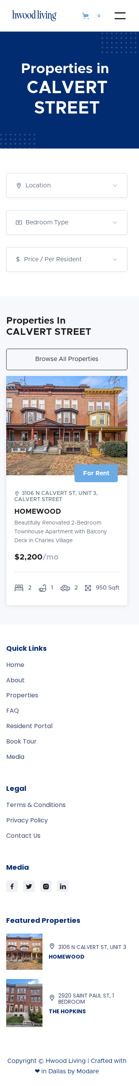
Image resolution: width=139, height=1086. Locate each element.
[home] (42, 15)
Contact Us (23, 835)
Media (15, 757)
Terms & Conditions (36, 805)
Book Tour (21, 741)
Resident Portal (29, 726)
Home (15, 665)
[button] (92, 16)
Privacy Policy (27, 820)
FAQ (12, 710)
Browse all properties (66, 359)
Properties (22, 695)
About (15, 680)
